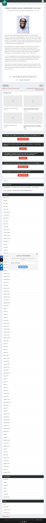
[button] (23, 255)
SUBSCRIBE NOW (23, 266)
